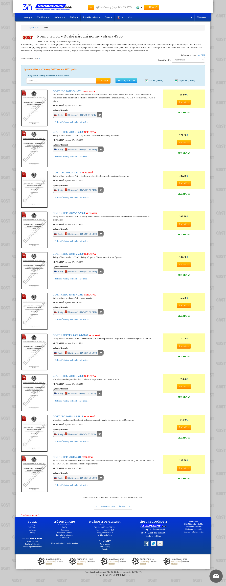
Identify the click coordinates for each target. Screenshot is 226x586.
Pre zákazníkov (90, 17)
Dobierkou (65, 530)
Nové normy (105, 544)
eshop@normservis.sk (105, 532)
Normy (27, 17)
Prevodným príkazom (64, 535)
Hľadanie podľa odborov (32, 547)
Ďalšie (122, 506)
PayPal (64, 527)
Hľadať (152, 7)
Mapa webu (193, 521)
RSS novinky (105, 547)
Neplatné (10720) (187, 80)
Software (58, 17)
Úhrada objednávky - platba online (64, 543)
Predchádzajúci (108, 506)
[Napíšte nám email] (160, 543)
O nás (108, 17)
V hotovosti (64, 538)
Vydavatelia (34, 27)
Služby (73, 17)
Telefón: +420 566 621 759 (104, 527)
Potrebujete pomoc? (29, 515)
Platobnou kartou (64, 525)
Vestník (105, 549)
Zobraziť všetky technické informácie (71, 122)
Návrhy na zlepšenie (194, 527)
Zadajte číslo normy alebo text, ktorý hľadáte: (47, 75)
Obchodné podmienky (193, 529)
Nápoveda (201, 17)
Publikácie (42, 17)
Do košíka (184, 102)
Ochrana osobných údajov (194, 532)
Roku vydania (125, 80)
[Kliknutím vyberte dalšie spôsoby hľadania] (91, 7)
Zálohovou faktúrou (64, 532)
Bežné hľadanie (32, 541)
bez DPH (201, 55)
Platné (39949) (156, 80)
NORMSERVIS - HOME (193, 524)
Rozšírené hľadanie (32, 544)
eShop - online (105, 525)
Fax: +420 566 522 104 (105, 530)
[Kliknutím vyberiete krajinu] (139, 7)
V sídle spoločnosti (105, 535)
